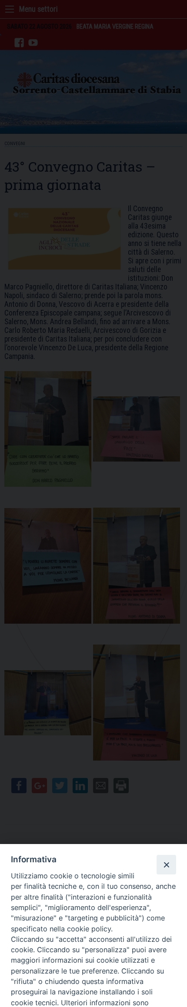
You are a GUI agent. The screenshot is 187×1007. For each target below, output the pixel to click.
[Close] (166, 864)
